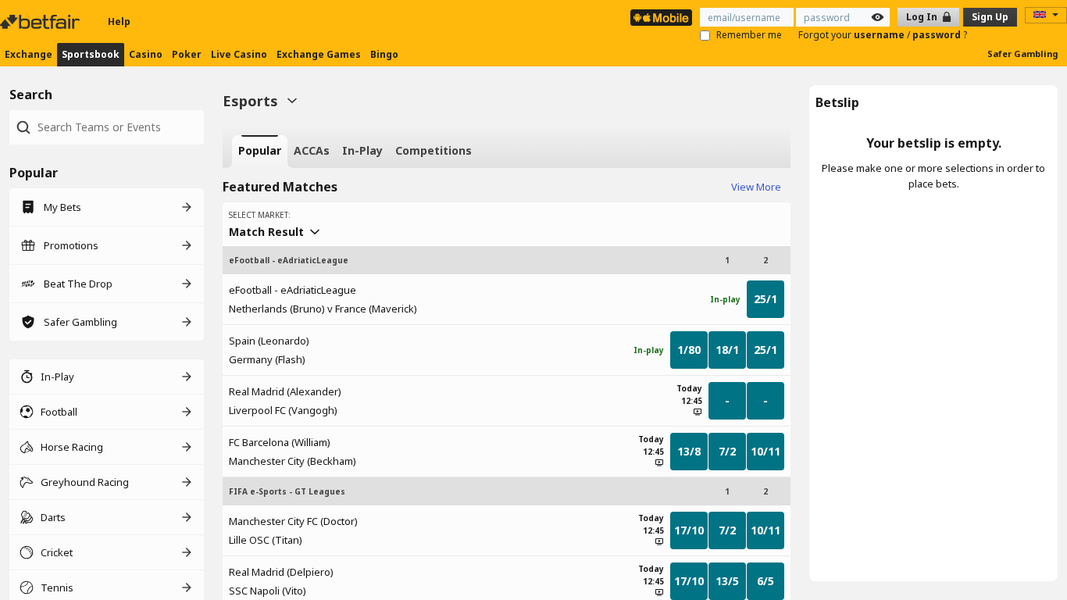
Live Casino (239, 54)
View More (756, 187)
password (937, 34)
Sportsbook (91, 54)
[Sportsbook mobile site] (661, 17)
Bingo (384, 54)
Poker (187, 54)
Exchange (28, 54)
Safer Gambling (1022, 53)
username (880, 34)
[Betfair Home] (41, 22)
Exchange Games (319, 54)
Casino (145, 54)
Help (119, 21)
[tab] (259, 151)
